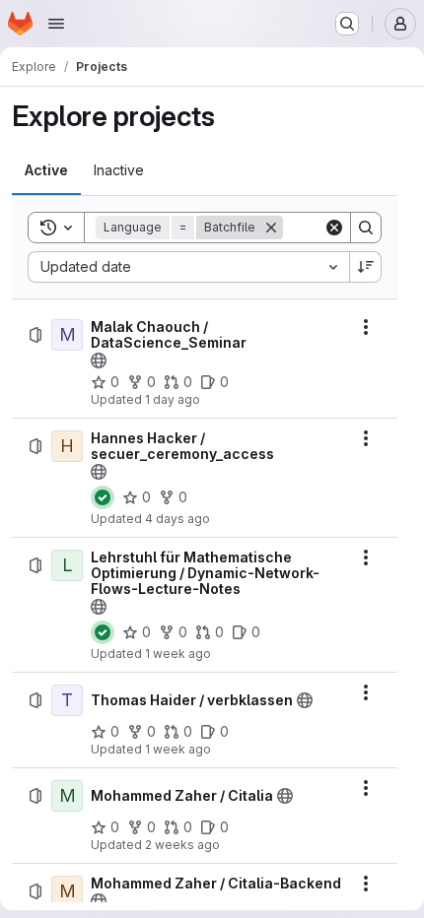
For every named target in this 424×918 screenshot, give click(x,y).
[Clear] (334, 227)
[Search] (366, 227)
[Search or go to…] (347, 23)
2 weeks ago (182, 844)
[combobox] (188, 267)
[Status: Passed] (102, 497)
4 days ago (177, 518)
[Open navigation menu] (56, 23)
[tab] (46, 170)
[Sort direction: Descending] (366, 267)
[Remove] (271, 227)
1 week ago (178, 653)
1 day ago (172, 399)
